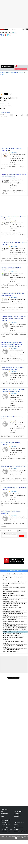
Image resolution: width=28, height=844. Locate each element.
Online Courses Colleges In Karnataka (12, 633)
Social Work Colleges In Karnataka (11, 635)
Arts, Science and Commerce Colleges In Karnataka (15, 581)
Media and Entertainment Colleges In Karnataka (14, 629)
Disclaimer (16, 816)
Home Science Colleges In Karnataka (11, 611)
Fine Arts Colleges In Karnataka (10, 605)
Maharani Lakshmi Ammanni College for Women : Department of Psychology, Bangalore (13, 318)
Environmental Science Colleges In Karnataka (14, 603)
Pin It (11, 94)
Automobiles (16, 829)
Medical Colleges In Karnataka (10, 631)
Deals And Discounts (5, 831)
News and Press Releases (6, 822)
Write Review (13, 152)
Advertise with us (4, 813)
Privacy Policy (17, 813)
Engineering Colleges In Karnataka (11, 601)
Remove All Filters (5, 112)
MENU (3, 108)
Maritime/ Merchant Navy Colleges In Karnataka (14, 627)
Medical (2, 74)
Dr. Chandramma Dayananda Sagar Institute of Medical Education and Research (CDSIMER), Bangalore (11, 344)
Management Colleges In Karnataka (11, 625)
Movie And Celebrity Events (7, 829)
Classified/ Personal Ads (19, 827)
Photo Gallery (17, 826)
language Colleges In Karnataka (10, 617)
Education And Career (5, 824)
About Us (3, 811)
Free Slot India (17, 814)
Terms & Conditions (18, 811)
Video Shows (3, 826)
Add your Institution (21, 69)
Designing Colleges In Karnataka (11, 599)
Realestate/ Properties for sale (20, 831)
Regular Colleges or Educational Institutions (11, 72)
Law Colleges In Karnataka (9, 619)
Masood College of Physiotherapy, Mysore (13, 466)
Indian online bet (4, 827)
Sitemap (2, 816)
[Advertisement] (14, 14)
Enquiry (2, 814)
